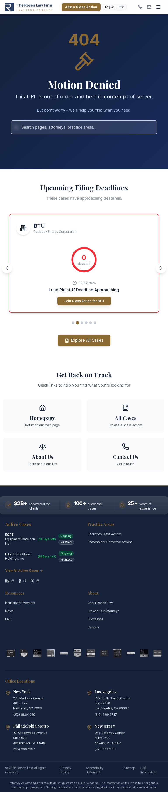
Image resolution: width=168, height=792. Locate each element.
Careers (93, 627)
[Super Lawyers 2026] (90, 653)
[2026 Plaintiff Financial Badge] (37, 653)
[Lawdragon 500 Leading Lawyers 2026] (144, 653)
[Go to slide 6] (95, 322)
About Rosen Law (100, 603)
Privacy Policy (66, 770)
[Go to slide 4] (86, 322)
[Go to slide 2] (77, 322)
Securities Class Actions (105, 534)
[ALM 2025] (50, 653)
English (109, 7)
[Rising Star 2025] (157, 653)
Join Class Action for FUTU (84, 301)
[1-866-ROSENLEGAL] (140, 7)
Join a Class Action (81, 7)
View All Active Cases (24, 570)
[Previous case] (7, 268)
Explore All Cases (87, 340)
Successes (95, 619)
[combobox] (84, 127)
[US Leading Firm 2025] (117, 653)
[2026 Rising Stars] (24, 653)
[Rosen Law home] (28, 7)
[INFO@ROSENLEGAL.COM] (149, 7)
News (9, 611)
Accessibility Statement (94, 770)
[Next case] (161, 268)
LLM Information (148, 770)
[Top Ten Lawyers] (104, 653)
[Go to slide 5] (90, 322)
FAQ (8, 619)
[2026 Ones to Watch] (130, 653)
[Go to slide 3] (82, 323)
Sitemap (129, 768)
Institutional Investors (20, 603)
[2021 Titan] (10, 653)
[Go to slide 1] (73, 322)
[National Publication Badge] (77, 653)
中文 (121, 7)
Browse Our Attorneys (103, 611)
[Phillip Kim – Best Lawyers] (64, 653)
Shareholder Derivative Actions (110, 542)
